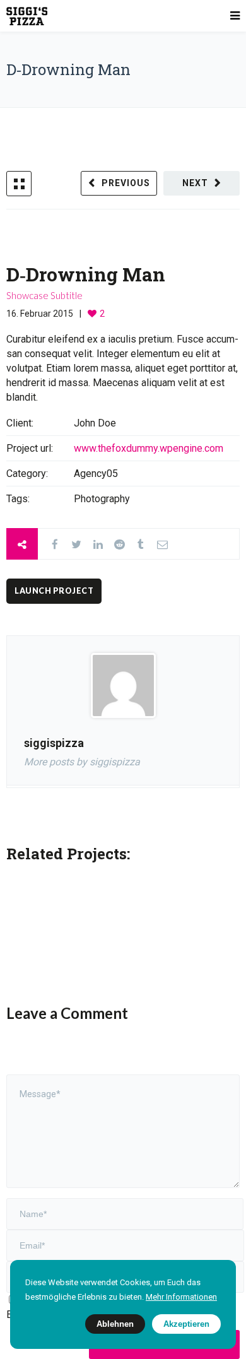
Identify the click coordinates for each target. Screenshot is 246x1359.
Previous (126, 183)
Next (195, 183)
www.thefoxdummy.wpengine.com (148, 448)
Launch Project (54, 591)
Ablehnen (115, 1324)
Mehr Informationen (181, 1297)
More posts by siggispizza (82, 762)
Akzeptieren (186, 1324)
